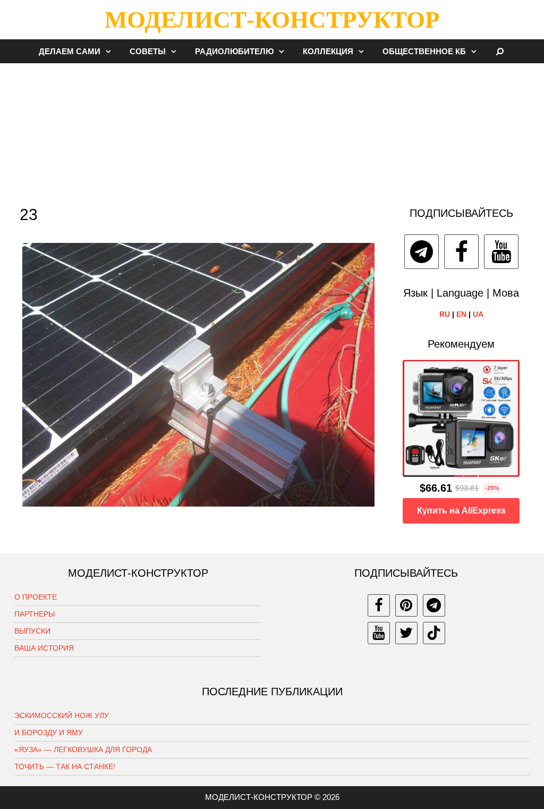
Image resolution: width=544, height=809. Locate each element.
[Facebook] (461, 251)
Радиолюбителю (234, 51)
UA (478, 314)
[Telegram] (421, 251)
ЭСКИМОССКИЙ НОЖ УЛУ (61, 715)
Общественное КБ (424, 51)
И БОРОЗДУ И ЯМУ (48, 732)
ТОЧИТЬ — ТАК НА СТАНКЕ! (64, 766)
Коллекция (328, 51)
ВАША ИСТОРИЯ (44, 648)
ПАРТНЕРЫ (34, 614)
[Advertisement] (272, 129)
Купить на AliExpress (461, 510)
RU (444, 314)
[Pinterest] (406, 605)
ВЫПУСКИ (32, 631)
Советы (148, 51)
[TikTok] (434, 633)
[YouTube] (501, 251)
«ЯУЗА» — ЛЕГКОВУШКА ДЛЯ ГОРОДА (83, 749)
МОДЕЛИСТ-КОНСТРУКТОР (272, 19)
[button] (111, 51)
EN (461, 314)
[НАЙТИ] (500, 51)
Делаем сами (69, 51)
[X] (406, 633)
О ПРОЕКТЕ (35, 597)
